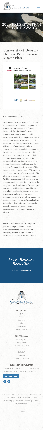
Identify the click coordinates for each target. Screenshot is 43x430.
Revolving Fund (21, 339)
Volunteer (21, 320)
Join (21, 314)
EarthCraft (21, 352)
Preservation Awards (21, 346)
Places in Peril (22, 343)
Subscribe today (11, 376)
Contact (35, 401)
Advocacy (21, 355)
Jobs (21, 323)
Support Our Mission (21, 270)
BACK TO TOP (21, 412)
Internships (21, 326)
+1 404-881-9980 (21, 404)
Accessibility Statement (22, 401)
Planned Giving (21, 329)
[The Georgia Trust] (16, 6)
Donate (21, 317)
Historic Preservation (21, 358)
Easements (21, 349)
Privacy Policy (7, 401)
